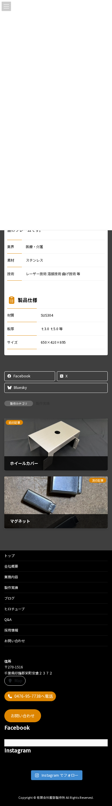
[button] (22, 715)
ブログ (9, 598)
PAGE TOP (103, 776)
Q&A (7, 619)
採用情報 (11, 630)
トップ (9, 555)
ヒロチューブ (14, 608)
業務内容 (11, 576)
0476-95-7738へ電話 (33, 696)
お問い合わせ (14, 640)
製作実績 (43, 403)
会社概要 (11, 566)
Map (18, 680)
